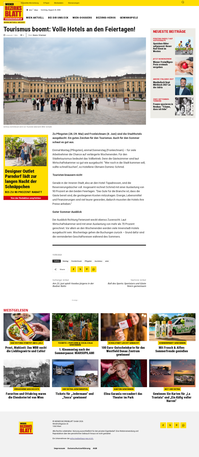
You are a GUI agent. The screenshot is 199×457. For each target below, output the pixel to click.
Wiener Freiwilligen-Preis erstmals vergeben (163, 65)
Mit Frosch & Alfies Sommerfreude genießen (171, 349)
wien (107, 261)
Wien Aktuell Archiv (14, 22)
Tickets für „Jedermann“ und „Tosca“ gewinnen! (75, 395)
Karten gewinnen (124, 389)
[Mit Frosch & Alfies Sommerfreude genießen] (172, 327)
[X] (80, 269)
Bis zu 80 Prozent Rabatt (23, 192)
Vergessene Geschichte (26, 389)
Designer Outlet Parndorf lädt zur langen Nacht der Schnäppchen (21, 178)
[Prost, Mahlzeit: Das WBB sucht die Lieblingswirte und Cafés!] (26, 327)
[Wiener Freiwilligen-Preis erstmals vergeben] (184, 66)
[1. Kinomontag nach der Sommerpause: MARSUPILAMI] (75, 327)
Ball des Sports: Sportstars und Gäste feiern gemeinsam (127, 284)
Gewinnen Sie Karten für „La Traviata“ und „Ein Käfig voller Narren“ (171, 397)
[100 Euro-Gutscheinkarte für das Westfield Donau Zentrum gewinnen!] (124, 327)
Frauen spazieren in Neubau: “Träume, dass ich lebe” (163, 107)
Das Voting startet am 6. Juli (26, 343)
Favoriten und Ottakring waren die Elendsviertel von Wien (26, 395)
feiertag (65, 261)
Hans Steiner (39, 35)
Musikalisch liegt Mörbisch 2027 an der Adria (161, 85)
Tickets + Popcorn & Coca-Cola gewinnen (75, 344)
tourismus (98, 261)
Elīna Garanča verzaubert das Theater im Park (123, 395)
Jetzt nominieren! (162, 59)
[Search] (183, 2)
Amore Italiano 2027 (163, 79)
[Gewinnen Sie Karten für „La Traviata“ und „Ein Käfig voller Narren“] (172, 373)
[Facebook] (73, 269)
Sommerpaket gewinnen (172, 343)
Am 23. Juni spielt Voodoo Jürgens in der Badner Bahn (73, 284)
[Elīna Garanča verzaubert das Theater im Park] (124, 373)
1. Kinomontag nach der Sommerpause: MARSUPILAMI (74, 351)
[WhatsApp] (93, 269)
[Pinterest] (87, 269)
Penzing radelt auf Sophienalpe (163, 40)
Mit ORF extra (172, 389)
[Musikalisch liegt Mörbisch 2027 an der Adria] (184, 86)
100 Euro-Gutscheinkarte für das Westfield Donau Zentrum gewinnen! (123, 351)
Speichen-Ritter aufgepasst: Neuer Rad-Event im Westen (162, 47)
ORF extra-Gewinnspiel (75, 389)
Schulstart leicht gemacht (123, 343)
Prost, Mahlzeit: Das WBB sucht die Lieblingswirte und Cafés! (26, 349)
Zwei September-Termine (161, 100)
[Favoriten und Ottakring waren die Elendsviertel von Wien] (26, 373)
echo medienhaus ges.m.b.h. (82, 438)
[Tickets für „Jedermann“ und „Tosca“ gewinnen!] (75, 373)
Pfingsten (88, 261)
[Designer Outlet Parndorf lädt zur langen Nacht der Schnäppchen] (26, 151)
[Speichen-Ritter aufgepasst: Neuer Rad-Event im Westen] (184, 46)
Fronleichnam (76, 261)
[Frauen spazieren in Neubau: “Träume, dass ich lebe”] (184, 106)
